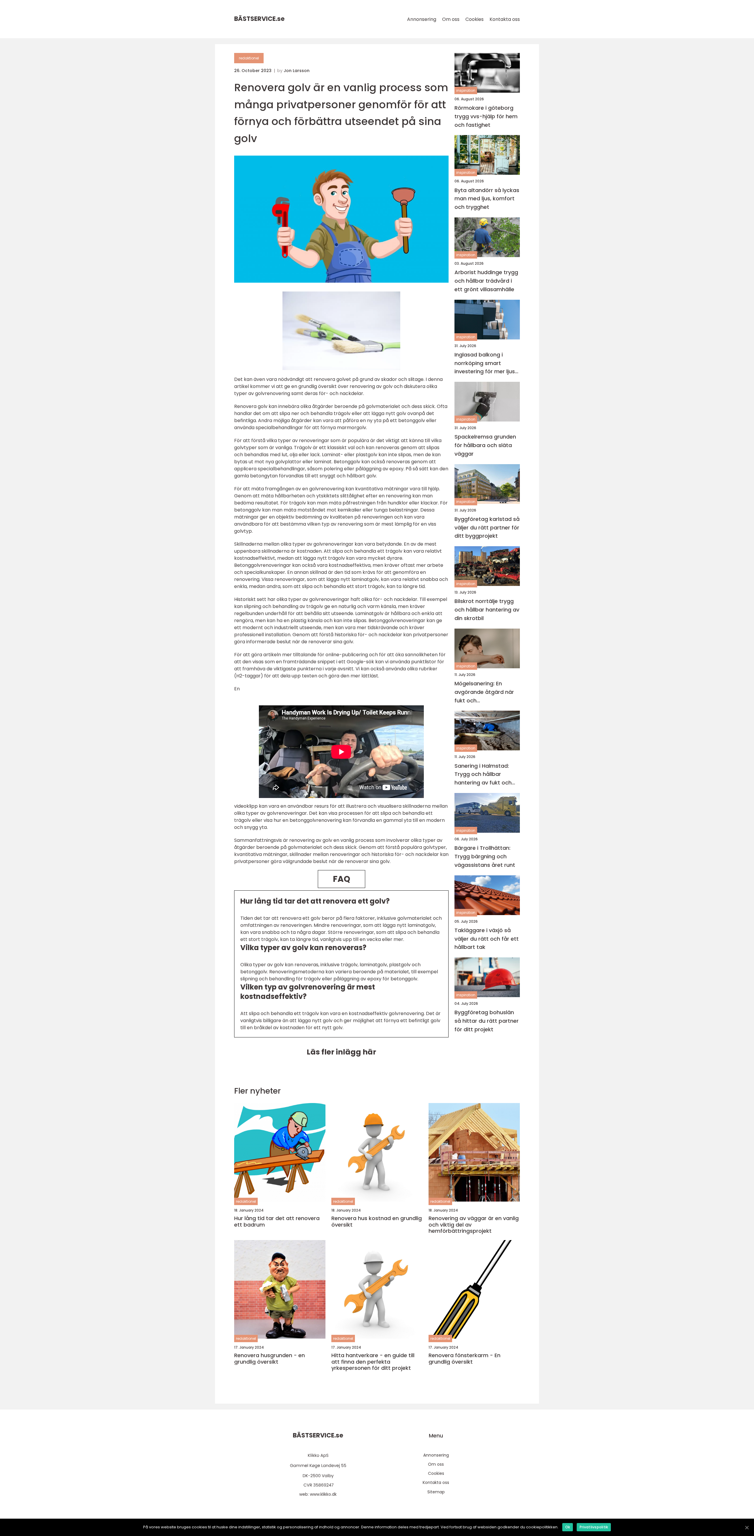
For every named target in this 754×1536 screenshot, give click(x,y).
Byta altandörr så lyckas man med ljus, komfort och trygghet (486, 198)
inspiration (465, 90)
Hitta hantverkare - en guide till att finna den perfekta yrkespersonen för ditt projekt (372, 1361)
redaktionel (249, 58)
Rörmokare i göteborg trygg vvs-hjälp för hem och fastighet (485, 116)
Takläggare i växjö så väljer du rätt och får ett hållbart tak (486, 939)
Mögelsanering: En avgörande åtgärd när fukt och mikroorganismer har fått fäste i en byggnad (485, 692)
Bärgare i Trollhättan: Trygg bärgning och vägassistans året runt (484, 856)
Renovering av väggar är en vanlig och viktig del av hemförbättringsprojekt (474, 1224)
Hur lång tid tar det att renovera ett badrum (277, 1221)
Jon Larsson (297, 71)
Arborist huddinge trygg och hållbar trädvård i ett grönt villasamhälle (486, 281)
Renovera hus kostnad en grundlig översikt (376, 1221)
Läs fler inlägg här (341, 1052)
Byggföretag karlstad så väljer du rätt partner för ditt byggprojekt (487, 527)
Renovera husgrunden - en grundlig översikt (269, 1358)
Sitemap (436, 1492)
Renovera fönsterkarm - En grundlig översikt (464, 1358)
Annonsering (421, 19)
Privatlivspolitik (594, 1527)
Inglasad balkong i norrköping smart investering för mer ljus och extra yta (484, 363)
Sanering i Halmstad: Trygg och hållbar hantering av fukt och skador (483, 774)
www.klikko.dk (323, 1494)
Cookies (474, 19)
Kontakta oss (505, 19)
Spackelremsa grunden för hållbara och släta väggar (485, 445)
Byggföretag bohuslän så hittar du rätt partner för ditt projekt (486, 1021)
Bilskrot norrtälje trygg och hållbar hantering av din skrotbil (486, 610)
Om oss (450, 19)
